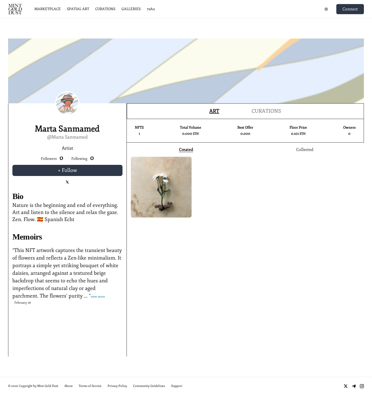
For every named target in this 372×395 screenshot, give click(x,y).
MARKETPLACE (47, 9)
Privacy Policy (117, 386)
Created (186, 149)
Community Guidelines (149, 386)
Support (176, 386)
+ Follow (67, 170)
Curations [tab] (266, 111)
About (68, 386)
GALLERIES (131, 9)
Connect (350, 9)
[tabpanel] (245, 136)
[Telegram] (354, 386)
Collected (304, 149)
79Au (151, 9)
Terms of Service (90, 386)
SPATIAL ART (78, 9)
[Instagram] (362, 386)
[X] (346, 386)
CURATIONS (105, 9)
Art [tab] (214, 111)
